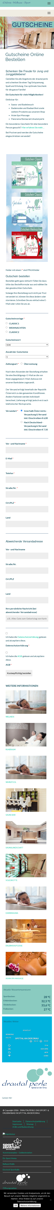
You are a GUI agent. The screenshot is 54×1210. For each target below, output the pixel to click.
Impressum (17, 1124)
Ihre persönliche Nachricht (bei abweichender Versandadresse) (21, 610)
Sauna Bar (11, 815)
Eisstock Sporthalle (11, 1169)
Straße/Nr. (12, 488)
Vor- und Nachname (16, 443)
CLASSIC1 (14, 323)
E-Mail (9, 458)
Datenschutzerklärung (17, 645)
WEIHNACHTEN (17, 327)
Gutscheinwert (13, 339)
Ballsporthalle (9, 1164)
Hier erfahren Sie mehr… (33, 127)
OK (15, 1205)
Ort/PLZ (10, 502)
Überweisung (30, 364)
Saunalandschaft (14, 848)
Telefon (10, 473)
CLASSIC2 (14, 332)
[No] (50, 1200)
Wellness (10, 717)
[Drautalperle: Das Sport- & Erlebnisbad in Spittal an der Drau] (16, 2)
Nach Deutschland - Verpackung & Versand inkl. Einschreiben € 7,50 (36, 426)
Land (8, 517)
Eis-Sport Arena (9, 1158)
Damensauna (12, 913)
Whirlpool (11, 782)
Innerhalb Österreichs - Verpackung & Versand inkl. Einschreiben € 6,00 (36, 414)
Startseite (16, 1121)
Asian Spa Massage (14, 978)
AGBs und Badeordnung (23, 1127)
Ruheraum (11, 749)
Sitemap (30, 1124)
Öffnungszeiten (10, 1188)
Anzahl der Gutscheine (17, 351)
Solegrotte (11, 880)
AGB (8, 664)
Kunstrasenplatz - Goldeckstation (17, 1152)
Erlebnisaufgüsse (14, 946)
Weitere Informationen (30, 1205)
